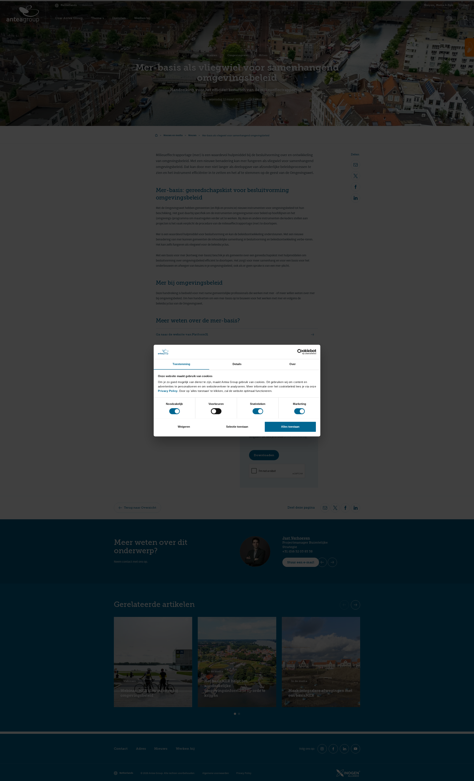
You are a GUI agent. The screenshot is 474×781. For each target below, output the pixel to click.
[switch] (216, 411)
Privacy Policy (168, 390)
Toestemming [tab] (181, 364)
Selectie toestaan (237, 426)
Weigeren (184, 426)
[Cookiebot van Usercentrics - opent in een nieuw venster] (300, 351)
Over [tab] (292, 364)
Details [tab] (237, 364)
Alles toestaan (290, 426)
